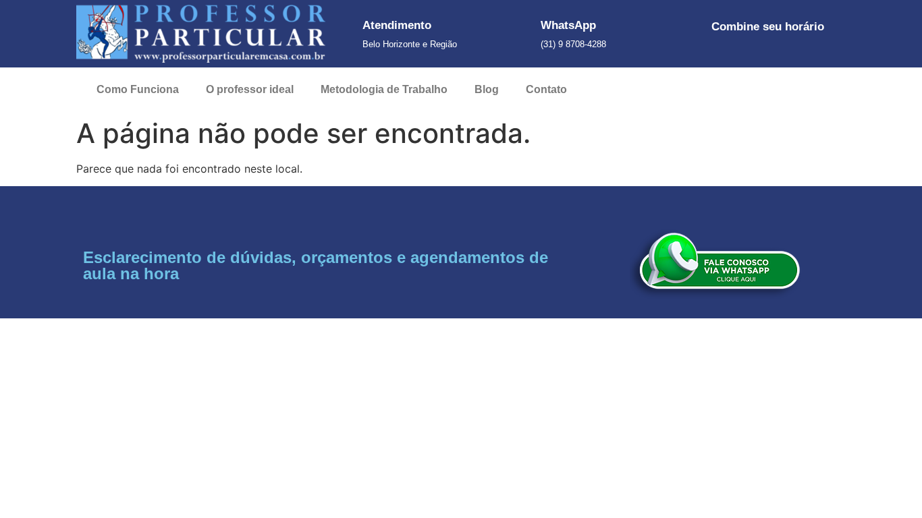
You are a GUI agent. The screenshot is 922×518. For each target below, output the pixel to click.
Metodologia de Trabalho (384, 89)
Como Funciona (138, 89)
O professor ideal (250, 89)
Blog (486, 89)
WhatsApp (568, 25)
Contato (546, 89)
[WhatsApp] (522, 34)
